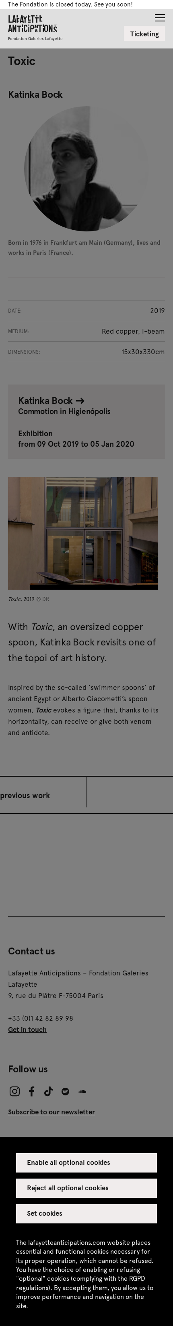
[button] (160, 15)
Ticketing (144, 33)
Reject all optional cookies (68, 1187)
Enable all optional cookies (69, 1162)
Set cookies (44, 1213)
